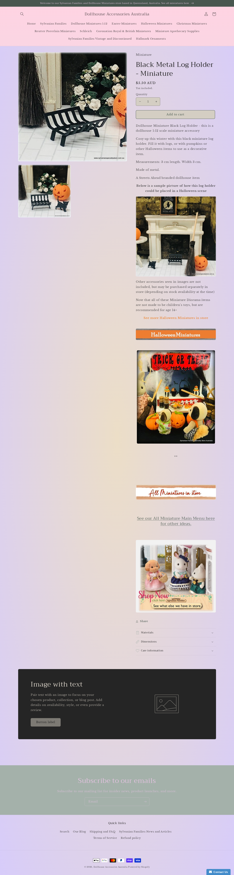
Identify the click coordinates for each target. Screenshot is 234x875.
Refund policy (131, 838)
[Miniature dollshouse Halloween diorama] (176, 396)
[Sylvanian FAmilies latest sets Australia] (176, 612)
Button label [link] (45, 722)
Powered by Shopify (139, 867)
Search (64, 831)
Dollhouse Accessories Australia (111, 867)
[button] (22, 14)
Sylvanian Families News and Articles (145, 831)
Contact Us (220, 872)
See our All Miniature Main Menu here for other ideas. (176, 521)
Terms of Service (105, 838)
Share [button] (144, 621)
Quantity (141, 94)
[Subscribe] (145, 801)
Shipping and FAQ (102, 831)
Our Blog (79, 831)
